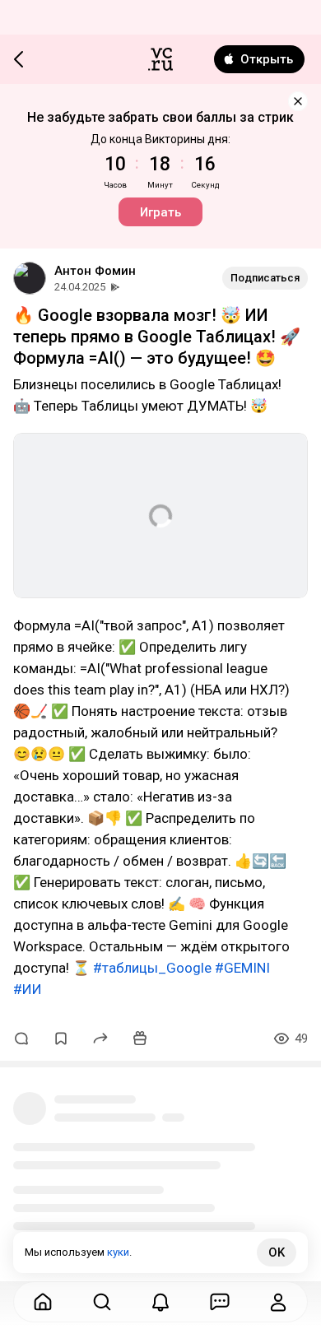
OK (276, 1252)
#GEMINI (242, 968)
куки (118, 1252)
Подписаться (265, 278)
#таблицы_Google (152, 968)
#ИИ (27, 989)
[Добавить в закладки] (60, 1038)
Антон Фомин (95, 270)
